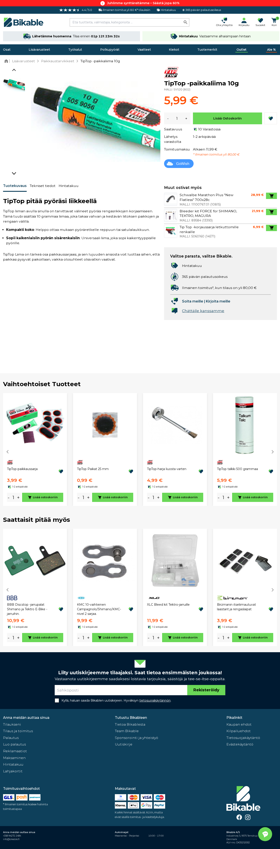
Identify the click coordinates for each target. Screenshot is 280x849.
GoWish (182, 164)
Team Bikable (127, 731)
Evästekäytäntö (239, 744)
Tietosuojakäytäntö (243, 738)
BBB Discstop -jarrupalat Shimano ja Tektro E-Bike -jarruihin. (27, 609)
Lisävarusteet (39, 50)
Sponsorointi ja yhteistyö (136, 738)
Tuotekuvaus (15, 186)
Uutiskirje (123, 744)
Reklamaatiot (15, 751)
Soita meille (192, 301)
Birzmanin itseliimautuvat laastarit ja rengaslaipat (236, 607)
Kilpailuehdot (238, 731)
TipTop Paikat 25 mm (93, 469)
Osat (6, 50)
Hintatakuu (69, 186)
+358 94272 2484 (12, 835)
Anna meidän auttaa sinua (26, 718)
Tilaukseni (12, 724)
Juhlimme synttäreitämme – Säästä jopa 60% (143, 3)
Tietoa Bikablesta (130, 724)
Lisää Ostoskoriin (227, 118)
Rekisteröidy (206, 690)
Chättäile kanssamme (203, 310)
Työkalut (75, 50)
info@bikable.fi (11, 839)
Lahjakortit (13, 771)
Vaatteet (144, 50)
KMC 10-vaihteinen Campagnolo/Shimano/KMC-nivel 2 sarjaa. (99, 609)
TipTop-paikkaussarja (22, 469)
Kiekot (174, 50)
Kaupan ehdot (239, 724)
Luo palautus (14, 744)
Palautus (11, 738)
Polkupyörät (109, 50)
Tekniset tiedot (43, 186)
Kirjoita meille (218, 301)
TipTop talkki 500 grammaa (237, 469)
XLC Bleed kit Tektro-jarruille (168, 605)
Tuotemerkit (207, 50)
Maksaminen (14, 758)
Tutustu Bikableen (131, 718)
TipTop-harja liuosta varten (166, 469)
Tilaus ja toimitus (18, 731)
